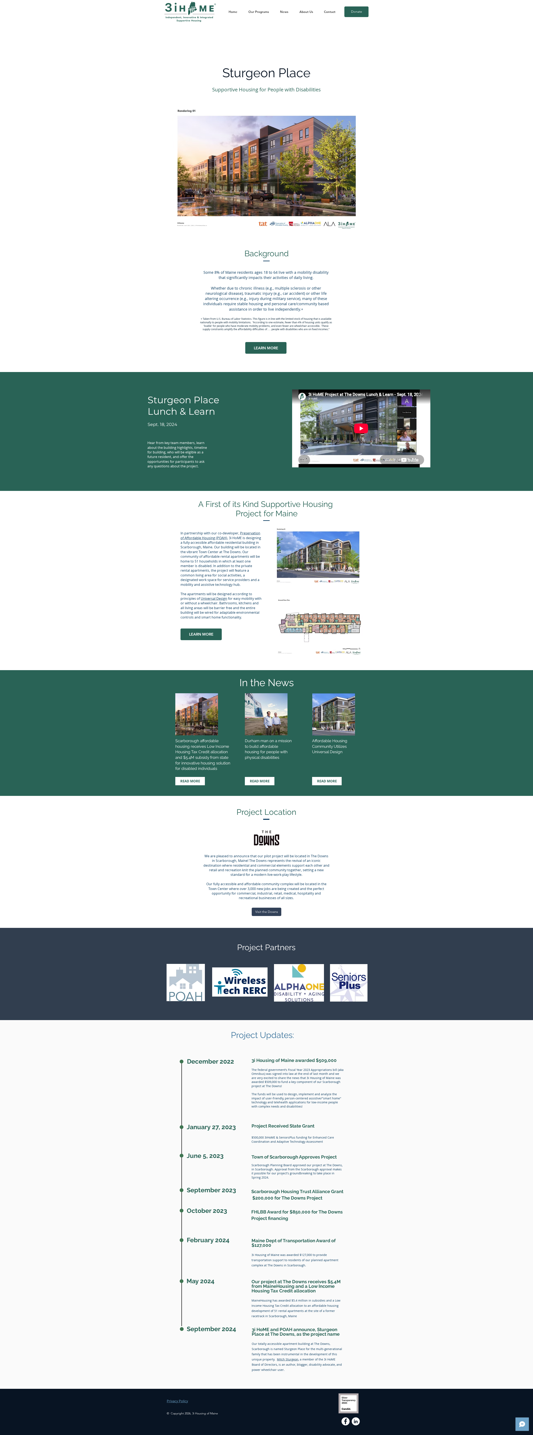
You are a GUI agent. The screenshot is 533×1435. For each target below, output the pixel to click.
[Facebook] (345, 1421)
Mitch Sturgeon (287, 1359)
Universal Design (214, 598)
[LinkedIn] (356, 1421)
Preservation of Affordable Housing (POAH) (220, 535)
